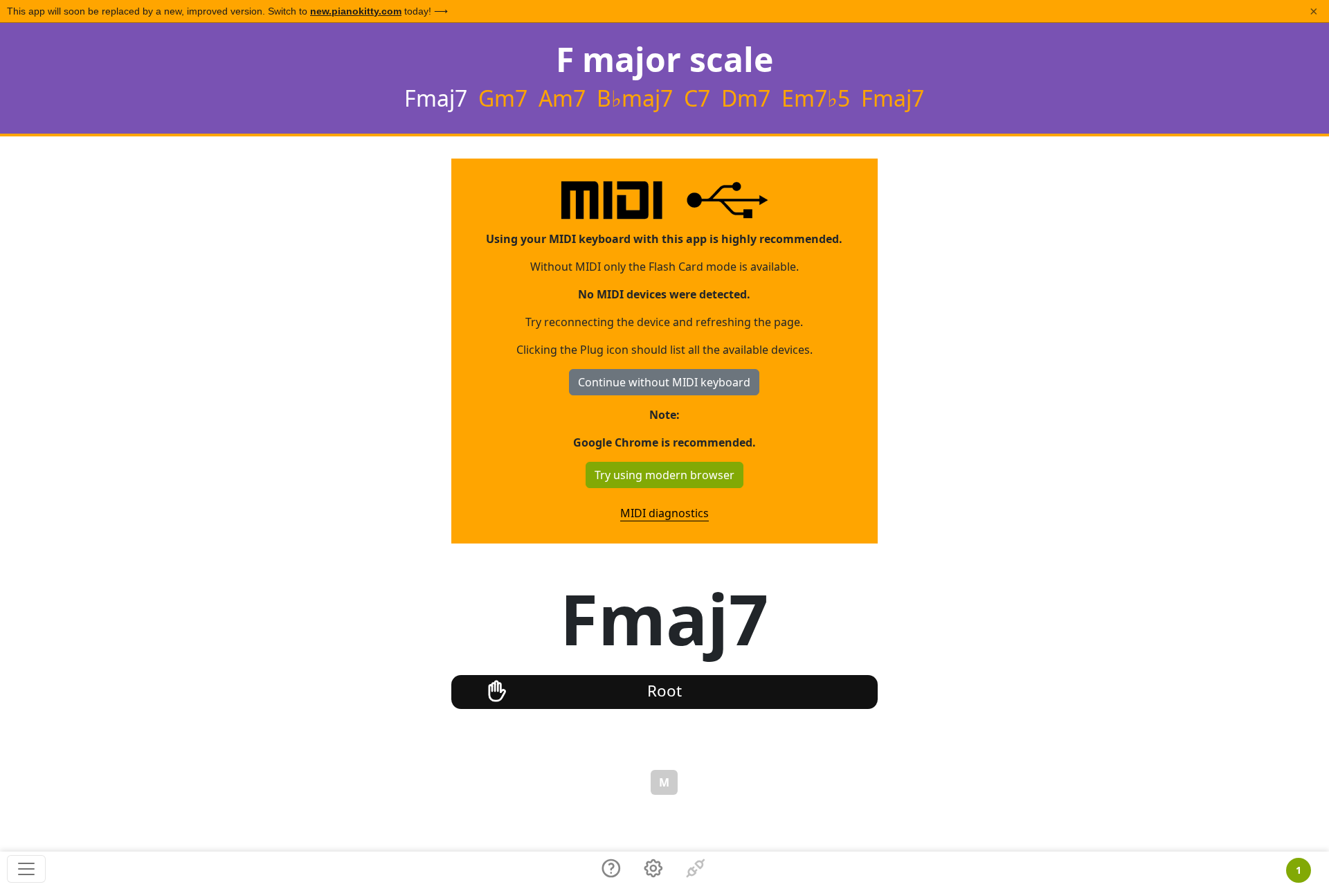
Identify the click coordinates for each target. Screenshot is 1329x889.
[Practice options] (653, 870)
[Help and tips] (611, 870)
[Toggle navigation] (26, 869)
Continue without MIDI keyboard (664, 382)
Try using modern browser (664, 475)
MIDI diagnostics (664, 513)
